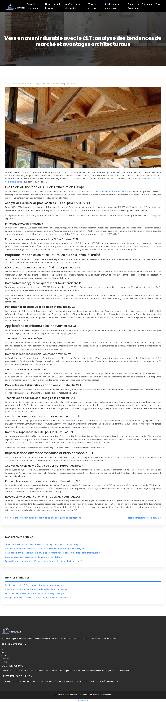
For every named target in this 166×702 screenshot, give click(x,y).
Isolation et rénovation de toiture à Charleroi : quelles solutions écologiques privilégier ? (45, 548)
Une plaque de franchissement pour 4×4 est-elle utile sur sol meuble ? (37, 589)
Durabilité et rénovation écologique (140, 6)
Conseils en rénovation (32, 6)
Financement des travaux (53, 6)
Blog (158, 4)
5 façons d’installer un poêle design (143, 517)
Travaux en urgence (93, 6)
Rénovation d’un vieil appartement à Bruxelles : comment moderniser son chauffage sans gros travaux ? (52, 552)
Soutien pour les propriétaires (113, 6)
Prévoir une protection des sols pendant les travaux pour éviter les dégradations (44, 517)
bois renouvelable (65, 420)
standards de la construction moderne (110, 191)
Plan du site (83, 700)
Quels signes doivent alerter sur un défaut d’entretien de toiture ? (35, 557)
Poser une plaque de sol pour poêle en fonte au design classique (34, 593)
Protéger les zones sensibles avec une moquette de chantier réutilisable (38, 597)
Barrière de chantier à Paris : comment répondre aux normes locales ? (36, 585)
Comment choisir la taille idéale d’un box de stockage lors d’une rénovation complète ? (44, 544)
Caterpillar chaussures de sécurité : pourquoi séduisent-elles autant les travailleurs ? (43, 561)
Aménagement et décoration (74, 6)
